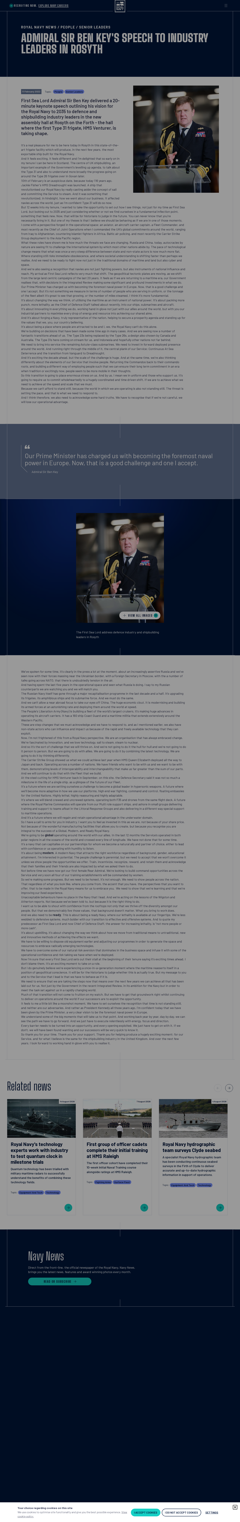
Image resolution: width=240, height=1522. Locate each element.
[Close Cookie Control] (235, 1507)
